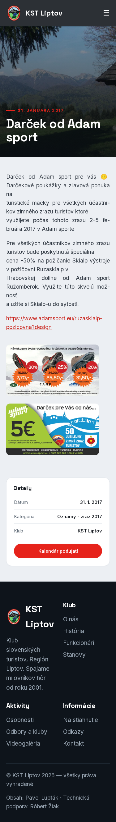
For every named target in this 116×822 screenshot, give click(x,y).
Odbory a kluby (26, 731)
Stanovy (74, 654)
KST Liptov (44, 13)
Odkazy (73, 731)
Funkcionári (78, 642)
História (73, 631)
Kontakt (73, 743)
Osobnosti (20, 720)
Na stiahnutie (80, 720)
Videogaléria (23, 743)
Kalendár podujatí (58, 551)
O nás (71, 619)
